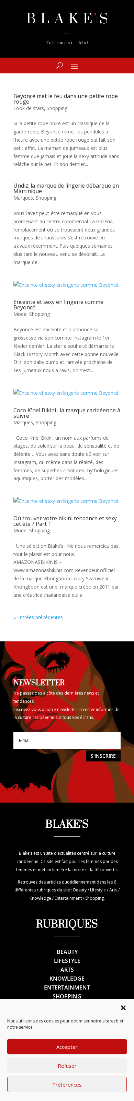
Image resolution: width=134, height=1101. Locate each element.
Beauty (67, 952)
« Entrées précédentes (38, 617)
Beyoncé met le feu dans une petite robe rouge (65, 98)
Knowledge (67, 978)
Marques (23, 197)
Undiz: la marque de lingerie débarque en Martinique (66, 188)
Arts (67, 969)
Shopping (57, 108)
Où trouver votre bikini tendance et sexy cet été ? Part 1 (65, 521)
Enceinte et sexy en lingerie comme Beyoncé (58, 304)
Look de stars (28, 108)
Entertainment (67, 987)
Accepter (67, 1046)
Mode (19, 314)
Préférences (67, 1084)
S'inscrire (103, 756)
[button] (123, 1007)
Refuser (67, 1065)
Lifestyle (67, 960)
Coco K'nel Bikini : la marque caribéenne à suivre (66, 412)
